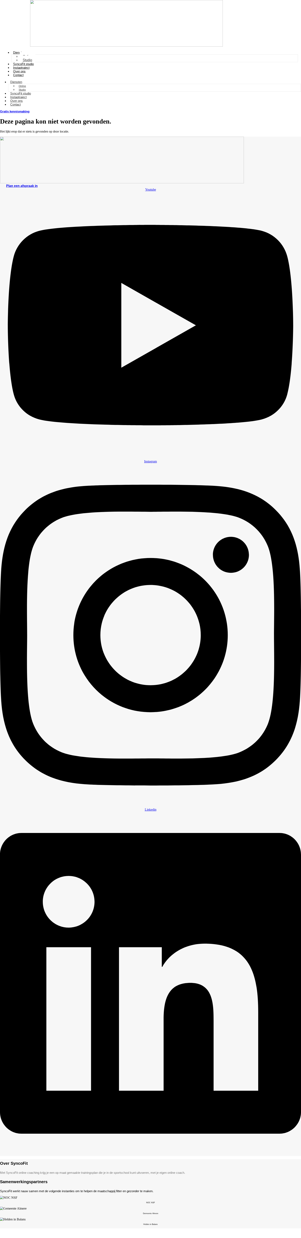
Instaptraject (21, 67)
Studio (27, 60)
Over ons (19, 71)
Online (22, 86)
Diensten (19, 52)
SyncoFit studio (23, 64)
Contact (18, 75)
